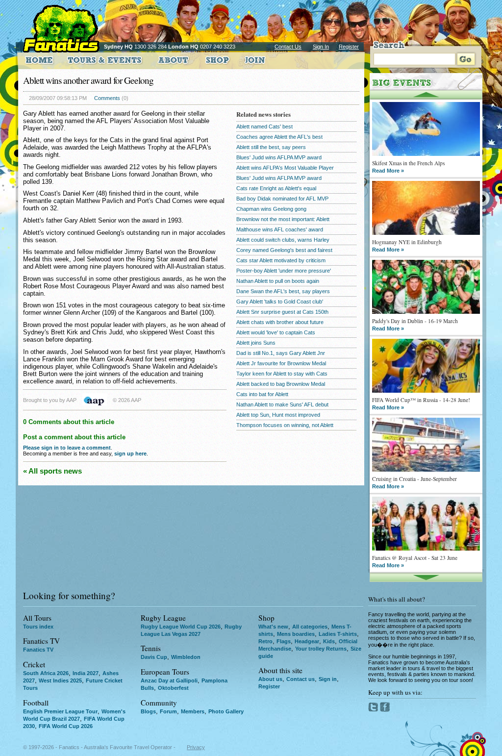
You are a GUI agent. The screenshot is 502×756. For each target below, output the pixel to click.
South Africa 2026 (46, 673)
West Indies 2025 (60, 680)
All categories (309, 627)
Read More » (388, 171)
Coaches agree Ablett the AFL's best (279, 137)
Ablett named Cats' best (264, 126)
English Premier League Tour (60, 711)
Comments (107, 98)
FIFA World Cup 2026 (66, 726)
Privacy (196, 747)
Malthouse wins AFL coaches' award (279, 229)
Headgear (307, 641)
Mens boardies (296, 634)
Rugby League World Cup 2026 (181, 627)
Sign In (321, 47)
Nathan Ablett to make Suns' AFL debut (282, 404)
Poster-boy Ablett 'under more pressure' (283, 271)
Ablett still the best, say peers (271, 147)
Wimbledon (186, 657)
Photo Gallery (226, 711)
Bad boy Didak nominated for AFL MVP (282, 199)
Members (192, 711)
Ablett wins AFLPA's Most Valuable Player (285, 168)
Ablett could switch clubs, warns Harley (282, 240)
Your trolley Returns (321, 649)
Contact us (300, 679)
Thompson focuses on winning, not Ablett (284, 425)
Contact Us (288, 47)
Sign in (328, 679)
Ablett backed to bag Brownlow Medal (280, 384)
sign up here (130, 453)
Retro (265, 641)
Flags (283, 641)
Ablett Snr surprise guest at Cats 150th (282, 312)
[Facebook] (385, 710)
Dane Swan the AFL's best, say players (283, 291)
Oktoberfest (173, 688)
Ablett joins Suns (256, 343)
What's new (273, 627)
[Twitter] (374, 710)
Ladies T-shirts (338, 634)
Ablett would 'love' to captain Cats (275, 332)
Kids (329, 641)
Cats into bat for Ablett (262, 394)
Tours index (38, 627)
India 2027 (86, 673)
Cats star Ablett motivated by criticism (281, 260)
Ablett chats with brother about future (280, 322)
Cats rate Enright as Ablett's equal (276, 188)
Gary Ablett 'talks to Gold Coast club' (279, 301)
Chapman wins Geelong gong (271, 209)
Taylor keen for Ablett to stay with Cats (281, 374)
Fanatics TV (38, 650)
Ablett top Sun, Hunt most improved (278, 415)
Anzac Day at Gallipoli (169, 680)
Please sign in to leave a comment (67, 448)
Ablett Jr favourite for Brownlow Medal (281, 363)
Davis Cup (154, 657)
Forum (168, 711)
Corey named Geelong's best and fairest (284, 250)
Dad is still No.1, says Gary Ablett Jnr (280, 353)
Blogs (148, 711)
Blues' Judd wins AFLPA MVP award (279, 157)
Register (349, 47)
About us (270, 679)
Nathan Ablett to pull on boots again (277, 281)
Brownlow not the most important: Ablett (282, 219)
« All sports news (52, 471)
